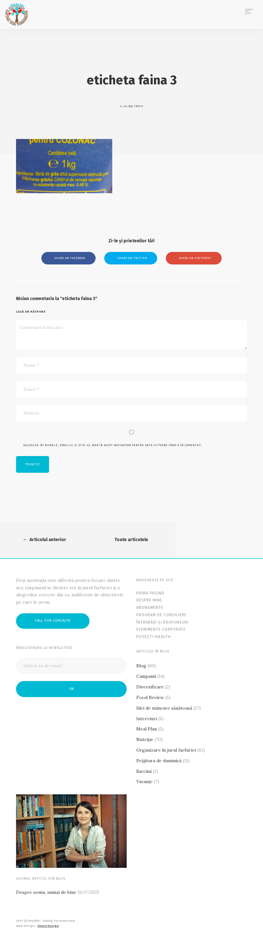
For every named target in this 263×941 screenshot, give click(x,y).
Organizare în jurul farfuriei (166, 750)
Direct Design (48, 926)
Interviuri (146, 718)
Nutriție (144, 739)
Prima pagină (150, 593)
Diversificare (150, 687)
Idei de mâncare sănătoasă (164, 708)
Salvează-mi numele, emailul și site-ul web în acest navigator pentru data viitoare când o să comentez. (112, 445)
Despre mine (149, 600)
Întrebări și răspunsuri (162, 622)
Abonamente (149, 607)
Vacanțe (144, 781)
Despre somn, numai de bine (46, 892)
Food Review (150, 697)
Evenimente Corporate (161, 629)
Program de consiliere (161, 615)
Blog (141, 666)
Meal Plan (146, 729)
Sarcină (144, 771)
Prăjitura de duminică (159, 761)
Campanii (146, 676)
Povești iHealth (153, 637)
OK (71, 689)
